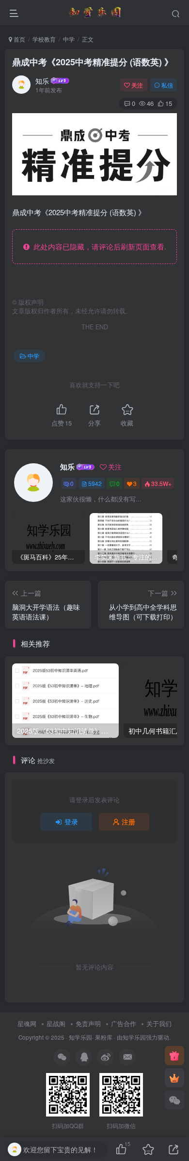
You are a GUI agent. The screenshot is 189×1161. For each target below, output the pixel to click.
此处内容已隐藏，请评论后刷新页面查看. (98, 246)
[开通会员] (174, 1078)
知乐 (42, 81)
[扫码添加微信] (174, 1100)
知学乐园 (80, 1037)
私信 (167, 85)
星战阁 (56, 1023)
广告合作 (123, 1023)
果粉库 (103, 1037)
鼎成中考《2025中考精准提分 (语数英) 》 (92, 62)
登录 (71, 821)
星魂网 (26, 1023)
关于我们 (159, 1023)
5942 (95, 483)
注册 (128, 821)
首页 (18, 39)
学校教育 (44, 39)
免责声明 (88, 1023)
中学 (69, 39)
